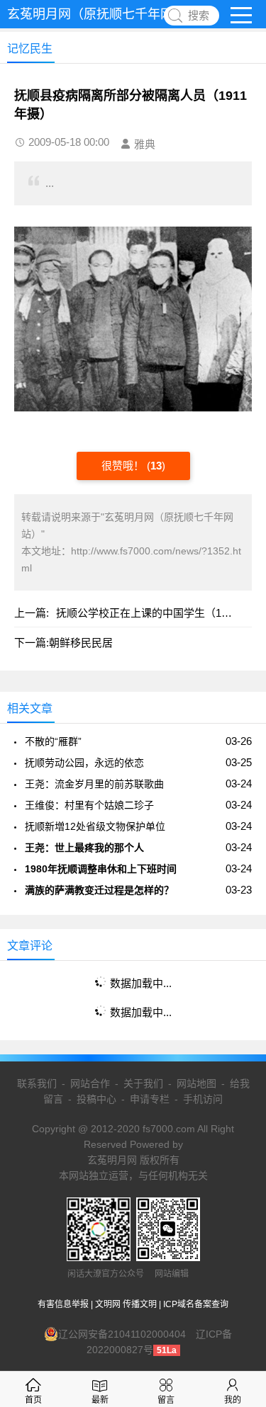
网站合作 (90, 1083)
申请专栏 (150, 1099)
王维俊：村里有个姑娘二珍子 (89, 805)
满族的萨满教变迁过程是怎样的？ (99, 890)
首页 (33, 1400)
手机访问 (203, 1099)
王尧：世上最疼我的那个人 (84, 847)
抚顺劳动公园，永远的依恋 (84, 762)
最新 (100, 1400)
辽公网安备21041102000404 (122, 1334)
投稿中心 (96, 1099)
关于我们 (143, 1083)
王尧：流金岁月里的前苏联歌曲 (94, 784)
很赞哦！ (124, 466)
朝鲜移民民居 (81, 643)
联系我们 (37, 1083)
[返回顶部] (237, 1251)
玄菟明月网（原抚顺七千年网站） (103, 14)
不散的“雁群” (53, 741)
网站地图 (196, 1083)
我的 (232, 1400)
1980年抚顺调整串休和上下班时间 (101, 869)
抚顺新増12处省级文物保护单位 (95, 826)
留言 (165, 1400)
